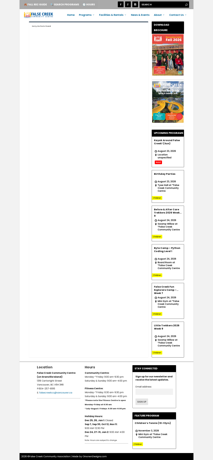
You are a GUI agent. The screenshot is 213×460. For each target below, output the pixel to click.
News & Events (140, 15)
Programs (85, 15)
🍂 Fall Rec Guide (35, 4)
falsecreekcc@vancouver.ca (55, 392)
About (158, 15)
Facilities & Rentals (111, 15)
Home (71, 15)
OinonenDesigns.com (95, 456)
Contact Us (176, 15)
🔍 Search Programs (64, 4)
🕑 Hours (89, 4)
